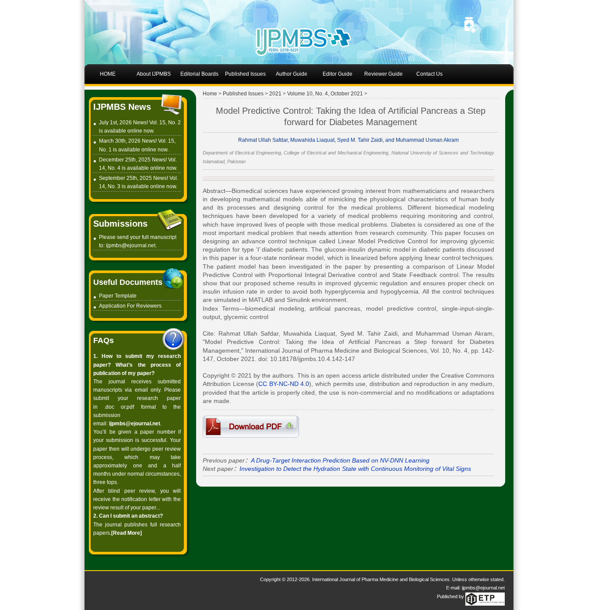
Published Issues (243, 94)
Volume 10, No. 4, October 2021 (325, 94)
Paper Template (118, 296)
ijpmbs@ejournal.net (130, 245)
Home (210, 94)
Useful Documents (127, 282)
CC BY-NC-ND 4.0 (283, 383)
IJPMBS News (122, 107)
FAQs (103, 340)
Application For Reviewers (130, 306)
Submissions (120, 223)
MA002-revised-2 (251, 427)
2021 (275, 94)
